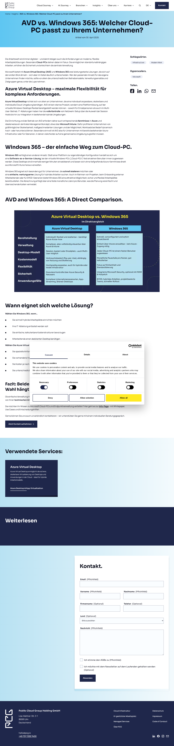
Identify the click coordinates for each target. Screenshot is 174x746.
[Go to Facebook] (158, 736)
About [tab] (125, 354)
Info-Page (104, 406)
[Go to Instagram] (163, 736)
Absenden (87, 678)
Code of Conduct (159, 721)
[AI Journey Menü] (70, 5)
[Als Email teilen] (154, 91)
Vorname (84, 591)
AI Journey (63, 5)
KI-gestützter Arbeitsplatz (125, 716)
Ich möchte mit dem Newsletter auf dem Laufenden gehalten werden (119, 666)
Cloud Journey (44, 5)
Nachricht (85, 628)
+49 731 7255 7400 (28, 736)
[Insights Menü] (102, 5)
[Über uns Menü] (118, 5)
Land (82, 616)
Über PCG (118, 727)
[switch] (72, 387)
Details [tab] (87, 354)
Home (7, 14)
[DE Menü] (150, 5)
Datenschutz (158, 711)
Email (83, 579)
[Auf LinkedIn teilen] (139, 91)
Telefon (127, 604)
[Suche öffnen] (140, 5)
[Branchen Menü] (87, 5)
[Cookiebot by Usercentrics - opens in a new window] (130, 346)
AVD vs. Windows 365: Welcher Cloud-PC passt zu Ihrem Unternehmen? (51, 14)
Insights (97, 5)
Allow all (124, 398)
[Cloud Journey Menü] (52, 5)
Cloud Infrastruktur (122, 711)
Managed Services (121, 721)
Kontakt (162, 5)
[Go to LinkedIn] (153, 736)
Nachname (129, 591)
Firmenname (86, 604)
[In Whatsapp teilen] (146, 91)
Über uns (112, 5)
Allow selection (87, 398)
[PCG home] (9, 5)
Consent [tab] (49, 355)
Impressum (157, 716)
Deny (50, 398)
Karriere (127, 5)
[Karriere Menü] (133, 5)
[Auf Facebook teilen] (132, 91)
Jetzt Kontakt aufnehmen (20, 424)
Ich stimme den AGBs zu (97, 660)
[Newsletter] (167, 736)
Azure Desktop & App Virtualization (26, 488)
